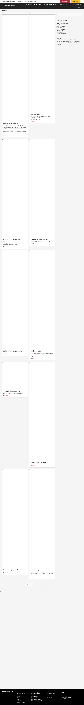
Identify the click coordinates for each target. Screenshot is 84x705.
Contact (78, 7)
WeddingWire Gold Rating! (11, 391)
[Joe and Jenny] (42, 518)
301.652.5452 (32, 1)
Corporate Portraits (35, 697)
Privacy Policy (64, 698)
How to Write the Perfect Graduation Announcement (68, 41)
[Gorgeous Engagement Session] (15, 518)
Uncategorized (60, 32)
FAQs (18, 697)
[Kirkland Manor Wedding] (15, 67)
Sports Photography (61, 29)
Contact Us (19, 700)
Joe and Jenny (35, 570)
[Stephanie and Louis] (42, 299)
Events (67, 4)
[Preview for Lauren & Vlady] (15, 187)
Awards (18, 696)
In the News (59, 24)
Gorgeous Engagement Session (12, 570)
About (77, 4)
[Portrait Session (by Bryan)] (42, 411)
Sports (38, 4)
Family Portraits (34, 694)
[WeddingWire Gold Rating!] (15, 375)
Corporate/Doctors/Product (50, 4)
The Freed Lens (60, 30)
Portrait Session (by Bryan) (39, 462)
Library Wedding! (36, 114)
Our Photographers (21, 693)
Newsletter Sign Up (21, 702)
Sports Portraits (34, 696)
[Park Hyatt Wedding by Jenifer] (15, 299)
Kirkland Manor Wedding (10, 123)
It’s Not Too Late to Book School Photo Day (66, 39)
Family (61, 4)
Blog (73, 4)
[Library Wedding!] (42, 62)
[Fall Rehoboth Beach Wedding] (42, 187)
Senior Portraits (60, 27)
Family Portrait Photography (63, 23)
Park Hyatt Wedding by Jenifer (12, 351)
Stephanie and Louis (36, 351)
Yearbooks (59, 35)
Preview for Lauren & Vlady (11, 239)
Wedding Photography (61, 33)
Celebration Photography (36, 700)
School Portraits (29, 4)
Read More (5, 135)
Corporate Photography (62, 20)
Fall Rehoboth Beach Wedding (40, 239)
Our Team (19, 694)
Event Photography (61, 21)
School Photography (61, 26)
